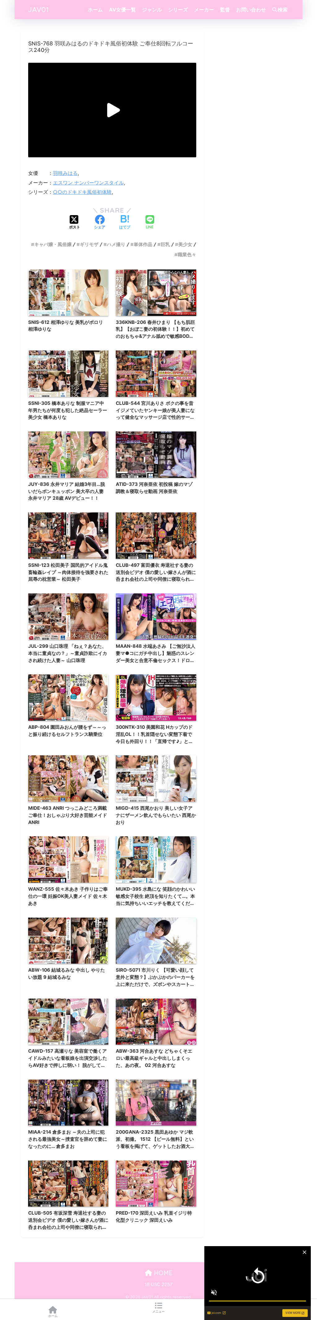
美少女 (185, 244)
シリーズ (178, 9)
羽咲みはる (65, 173)
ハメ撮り (116, 244)
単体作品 (143, 244)
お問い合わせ (251, 9)
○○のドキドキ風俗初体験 (82, 192)
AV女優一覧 (122, 9)
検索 (283, 9)
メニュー (158, 1311)
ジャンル (152, 9)
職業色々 (187, 254)
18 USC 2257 (158, 1284)
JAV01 (38, 9)
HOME (162, 1273)
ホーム (95, 9)
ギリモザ (89, 244)
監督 (225, 9)
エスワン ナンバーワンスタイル (88, 183)
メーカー (204, 9)
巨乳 (165, 244)
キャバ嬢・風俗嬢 (53, 244)
